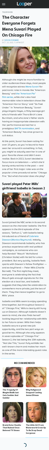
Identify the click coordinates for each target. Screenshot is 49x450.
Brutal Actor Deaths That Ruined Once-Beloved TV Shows (12, 428)
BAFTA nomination (24, 128)
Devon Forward (12, 40)
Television (7, 12)
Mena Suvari (32, 86)
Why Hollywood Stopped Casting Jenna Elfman (34, 393)
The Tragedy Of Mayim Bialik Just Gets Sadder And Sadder (11, 394)
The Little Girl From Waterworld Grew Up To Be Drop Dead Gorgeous (36, 429)
